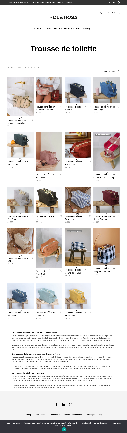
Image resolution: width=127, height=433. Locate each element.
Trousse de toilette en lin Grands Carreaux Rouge (104, 176)
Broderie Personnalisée (73, 415)
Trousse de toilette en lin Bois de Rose (47, 176)
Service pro (74, 29)
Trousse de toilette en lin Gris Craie (18, 217)
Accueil (37, 29)
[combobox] (111, 71)
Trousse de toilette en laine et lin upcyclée (16, 121)
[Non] (124, 426)
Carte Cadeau (40, 415)
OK (64, 429)
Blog (100, 415)
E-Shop (46, 29)
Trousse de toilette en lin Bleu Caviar (75, 108)
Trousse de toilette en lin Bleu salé (18, 314)
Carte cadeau (60, 29)
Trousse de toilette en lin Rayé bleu (75, 217)
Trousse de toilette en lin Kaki (47, 217)
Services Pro (54, 415)
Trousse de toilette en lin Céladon (47, 314)
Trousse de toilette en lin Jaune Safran (75, 314)
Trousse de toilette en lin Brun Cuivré (75, 163)
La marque (87, 29)
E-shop (19, 67)
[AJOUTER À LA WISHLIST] (20, 118)
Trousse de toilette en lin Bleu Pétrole (18, 163)
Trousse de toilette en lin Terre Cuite (47, 272)
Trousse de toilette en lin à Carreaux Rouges (47, 108)
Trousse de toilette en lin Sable (18, 259)
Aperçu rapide (22, 114)
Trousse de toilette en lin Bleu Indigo (104, 108)
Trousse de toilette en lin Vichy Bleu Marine (75, 271)
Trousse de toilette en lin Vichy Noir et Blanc (104, 270)
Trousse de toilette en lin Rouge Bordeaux (104, 217)
